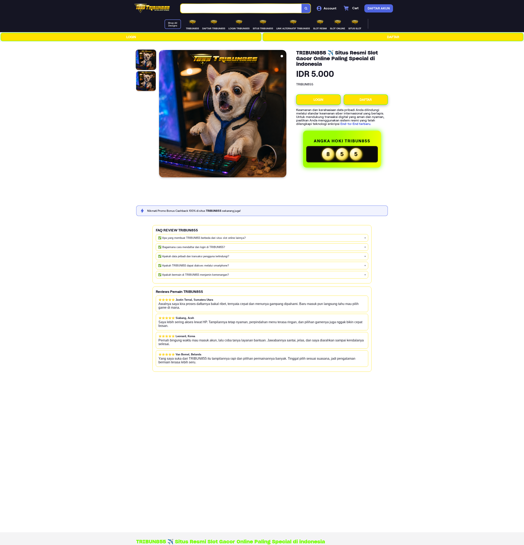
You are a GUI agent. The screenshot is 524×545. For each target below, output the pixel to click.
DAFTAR (393, 37)
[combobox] (241, 8)
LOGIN (131, 37)
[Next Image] (283, 114)
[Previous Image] (162, 114)
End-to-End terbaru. (355, 124)
